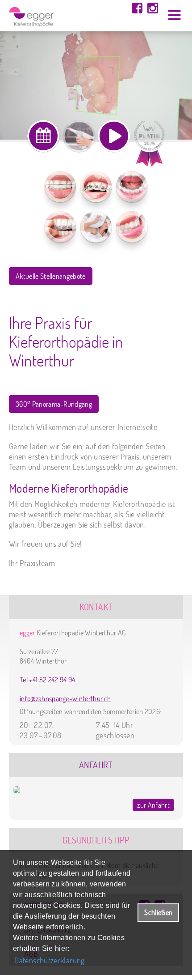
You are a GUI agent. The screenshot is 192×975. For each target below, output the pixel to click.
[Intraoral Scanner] (79, 136)
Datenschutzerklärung (49, 960)
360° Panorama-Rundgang (54, 404)
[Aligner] (60, 227)
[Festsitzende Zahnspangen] (96, 186)
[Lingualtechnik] (131, 186)
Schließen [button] (158, 912)
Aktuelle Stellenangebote (51, 276)
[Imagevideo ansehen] (114, 136)
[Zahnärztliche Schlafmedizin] (96, 227)
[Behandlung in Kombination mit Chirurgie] (131, 227)
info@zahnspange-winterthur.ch (65, 698)
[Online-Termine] (43, 136)
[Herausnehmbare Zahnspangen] (60, 186)
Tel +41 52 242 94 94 (47, 679)
